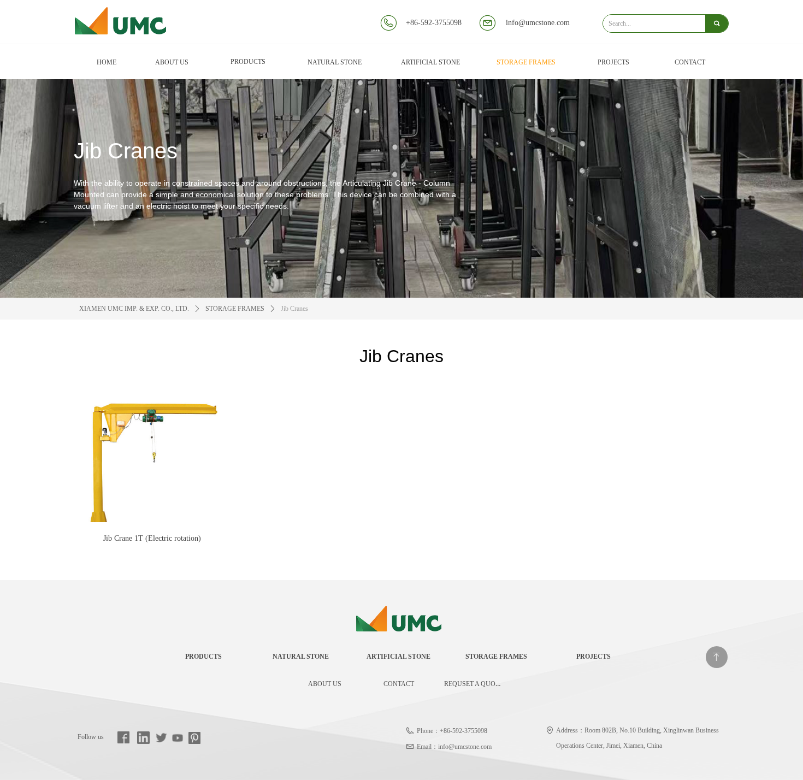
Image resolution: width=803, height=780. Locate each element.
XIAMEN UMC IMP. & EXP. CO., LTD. (134, 308)
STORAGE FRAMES (234, 308)
